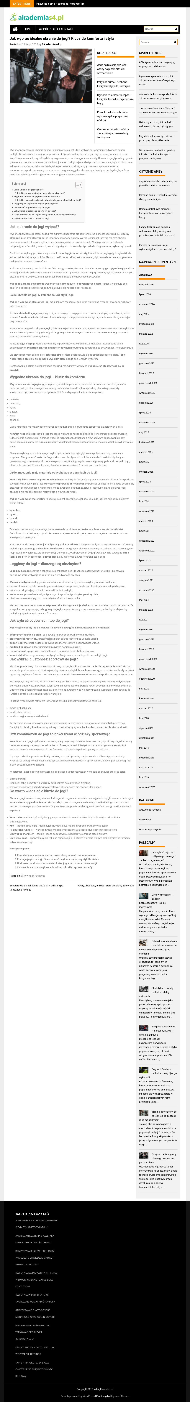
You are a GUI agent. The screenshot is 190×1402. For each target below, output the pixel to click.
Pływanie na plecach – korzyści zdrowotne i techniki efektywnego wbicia (157, 80)
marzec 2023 (146, 521)
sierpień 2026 (146, 284)
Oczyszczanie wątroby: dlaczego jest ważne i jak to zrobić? (158, 1158)
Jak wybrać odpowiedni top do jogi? (32, 207)
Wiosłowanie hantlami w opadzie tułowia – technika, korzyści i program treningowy (157, 154)
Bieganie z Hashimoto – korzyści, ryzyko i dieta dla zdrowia (157, 1030)
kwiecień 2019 (146, 757)
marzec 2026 (146, 333)
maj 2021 (144, 600)
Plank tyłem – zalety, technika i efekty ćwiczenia (156, 992)
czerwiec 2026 (147, 304)
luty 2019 (144, 777)
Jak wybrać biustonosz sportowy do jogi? (35, 211)
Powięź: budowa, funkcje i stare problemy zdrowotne (106, 885)
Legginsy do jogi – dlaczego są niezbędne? (36, 203)
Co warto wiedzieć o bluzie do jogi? (32, 218)
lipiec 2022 (145, 560)
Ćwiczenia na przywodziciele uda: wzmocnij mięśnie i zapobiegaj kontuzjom (36, 1280)
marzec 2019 (146, 767)
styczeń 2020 (146, 728)
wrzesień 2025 (147, 393)
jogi (49, 150)
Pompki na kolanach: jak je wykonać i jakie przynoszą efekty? (112, 116)
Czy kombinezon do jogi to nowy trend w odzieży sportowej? (45, 214)
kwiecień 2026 (146, 324)
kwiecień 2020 (146, 698)
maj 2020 (144, 688)
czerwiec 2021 (147, 590)
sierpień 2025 (146, 402)
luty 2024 (144, 501)
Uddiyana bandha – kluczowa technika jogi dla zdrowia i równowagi (57, 863)
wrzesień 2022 (147, 550)
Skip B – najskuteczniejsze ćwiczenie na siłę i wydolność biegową (34, 1369)
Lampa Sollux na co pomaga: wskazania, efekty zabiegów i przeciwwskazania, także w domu (157, 231)
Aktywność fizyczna (33, 875)
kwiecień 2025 (146, 442)
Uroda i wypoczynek (150, 829)
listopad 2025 (146, 373)
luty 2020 (144, 718)
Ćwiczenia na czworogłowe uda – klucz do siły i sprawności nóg (55, 867)
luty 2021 (144, 619)
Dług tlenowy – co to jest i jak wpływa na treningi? (35, 1351)
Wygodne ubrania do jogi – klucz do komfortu (37, 196)
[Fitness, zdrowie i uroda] (15, 29)
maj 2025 (144, 432)
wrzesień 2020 (147, 669)
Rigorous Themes (119, 1396)
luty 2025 (144, 462)
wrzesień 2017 (147, 787)
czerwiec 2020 (147, 678)
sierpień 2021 (146, 580)
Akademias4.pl (52, 44)
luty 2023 (144, 531)
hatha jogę (31, 313)
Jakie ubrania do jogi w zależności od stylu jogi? (42, 193)
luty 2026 (144, 343)
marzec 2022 (146, 570)
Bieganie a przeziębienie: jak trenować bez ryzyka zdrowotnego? (32, 1332)
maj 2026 (144, 314)
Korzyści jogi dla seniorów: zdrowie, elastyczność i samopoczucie (56, 855)
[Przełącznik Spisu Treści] (77, 185)
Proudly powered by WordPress (78, 1396)
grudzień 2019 (146, 738)
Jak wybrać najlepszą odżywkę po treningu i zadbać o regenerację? (157, 856)
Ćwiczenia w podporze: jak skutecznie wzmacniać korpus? (35, 1298)
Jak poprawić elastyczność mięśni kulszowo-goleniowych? (35, 1313)
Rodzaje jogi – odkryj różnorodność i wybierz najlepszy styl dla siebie (58, 859)
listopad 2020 (146, 649)
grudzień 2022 (146, 540)
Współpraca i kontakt (56, 29)
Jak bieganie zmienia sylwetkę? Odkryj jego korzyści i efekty (34, 1239)
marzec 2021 (146, 609)
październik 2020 (148, 659)
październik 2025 (148, 383)
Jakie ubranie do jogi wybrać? (29, 189)
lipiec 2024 (145, 481)
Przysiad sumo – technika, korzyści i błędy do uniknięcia (71, 3)
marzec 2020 (146, 708)
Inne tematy (145, 819)
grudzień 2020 (146, 639)
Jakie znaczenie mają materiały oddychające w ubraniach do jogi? (50, 200)
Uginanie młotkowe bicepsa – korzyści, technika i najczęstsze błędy (115, 99)
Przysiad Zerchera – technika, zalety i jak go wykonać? (158, 1073)
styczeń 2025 (146, 471)
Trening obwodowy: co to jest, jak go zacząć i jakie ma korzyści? (158, 1115)
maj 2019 (144, 747)
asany (104, 825)
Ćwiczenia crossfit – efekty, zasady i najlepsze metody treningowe (113, 133)
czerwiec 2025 (147, 422)
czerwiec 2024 (147, 491)
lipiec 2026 (145, 294)
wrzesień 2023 (147, 511)
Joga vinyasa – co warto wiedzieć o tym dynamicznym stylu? (36, 1224)
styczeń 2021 (146, 629)
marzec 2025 (146, 452)
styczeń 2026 (146, 353)
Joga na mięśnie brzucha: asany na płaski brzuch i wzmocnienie (112, 69)
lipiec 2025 (145, 412)
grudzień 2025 (146, 363)
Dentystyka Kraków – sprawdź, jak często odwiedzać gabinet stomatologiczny (35, 1258)
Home (28, 29)
